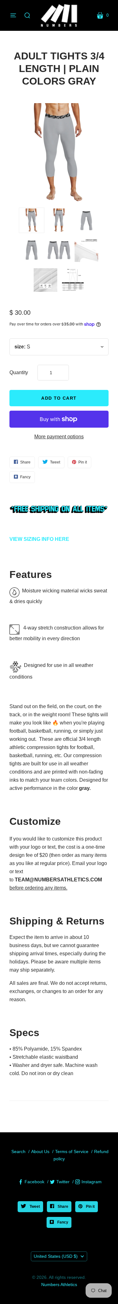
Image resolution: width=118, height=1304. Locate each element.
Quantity (18, 372)
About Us (40, 1151)
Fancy (62, 1222)
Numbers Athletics (59, 1284)
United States (56, 1256)
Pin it (90, 1206)
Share (62, 1206)
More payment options (59, 436)
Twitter (63, 1181)
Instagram (91, 1181)
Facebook (34, 1181)
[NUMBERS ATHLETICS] (59, 15)
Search (18, 1151)
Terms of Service (71, 1151)
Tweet (34, 1206)
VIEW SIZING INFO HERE (39, 539)
